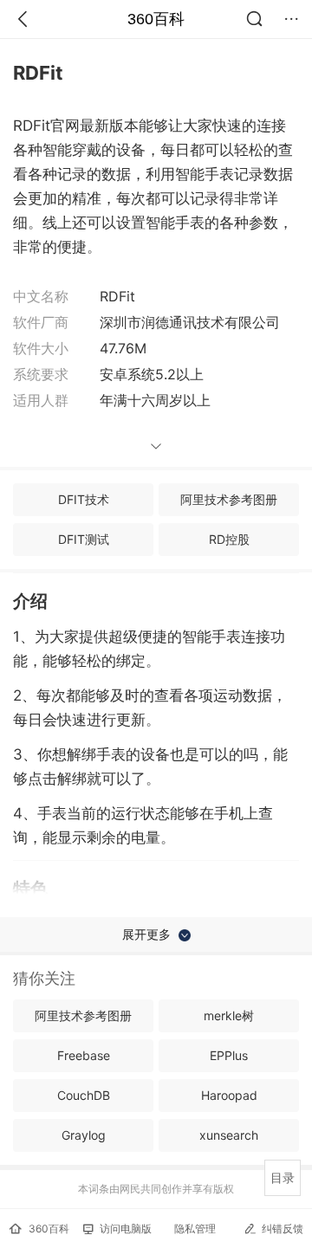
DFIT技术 (83, 499)
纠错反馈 (282, 1228)
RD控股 (229, 539)
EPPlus (229, 1055)
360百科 (156, 19)
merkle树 (229, 1015)
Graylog (84, 1135)
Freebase (83, 1055)
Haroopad (229, 1095)
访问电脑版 (126, 1228)
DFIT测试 (83, 539)
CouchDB (83, 1095)
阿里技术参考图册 (228, 499)
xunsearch (228, 1135)
